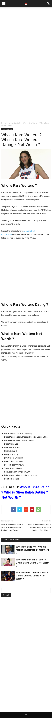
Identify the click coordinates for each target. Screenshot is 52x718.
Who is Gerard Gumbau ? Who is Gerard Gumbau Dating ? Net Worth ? (32, 575)
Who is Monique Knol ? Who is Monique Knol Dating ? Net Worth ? (32, 549)
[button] (48, 3)
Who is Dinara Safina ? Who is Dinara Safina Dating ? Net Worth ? (32, 562)
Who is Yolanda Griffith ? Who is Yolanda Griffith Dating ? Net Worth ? (12, 527)
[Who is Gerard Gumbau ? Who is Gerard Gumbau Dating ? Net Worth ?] (8, 576)
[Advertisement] (26, 36)
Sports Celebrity (7, 129)
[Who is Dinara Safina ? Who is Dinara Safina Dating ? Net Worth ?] (8, 562)
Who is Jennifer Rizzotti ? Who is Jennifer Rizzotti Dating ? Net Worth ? (39, 527)
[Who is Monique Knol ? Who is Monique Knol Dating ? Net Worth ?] (8, 549)
